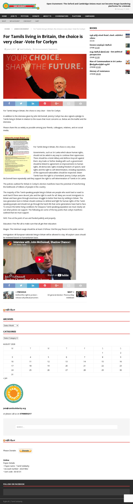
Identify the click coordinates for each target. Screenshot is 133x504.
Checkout (27, 21)
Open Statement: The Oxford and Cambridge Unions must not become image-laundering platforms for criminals (88, 4)
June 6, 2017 (11, 49)
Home (4, 16)
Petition (24, 16)
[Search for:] (67, 427)
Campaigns (89, 16)
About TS (47, 16)
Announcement (41, 49)
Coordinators (61, 16)
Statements (52, 49)
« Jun (5, 378)
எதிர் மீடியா (10, 309)
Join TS (14, 16)
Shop (4, 21)
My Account (15, 21)
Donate (35, 16)
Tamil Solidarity (25, 49)
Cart (37, 21)
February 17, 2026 (123, 9)
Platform (76, 16)
